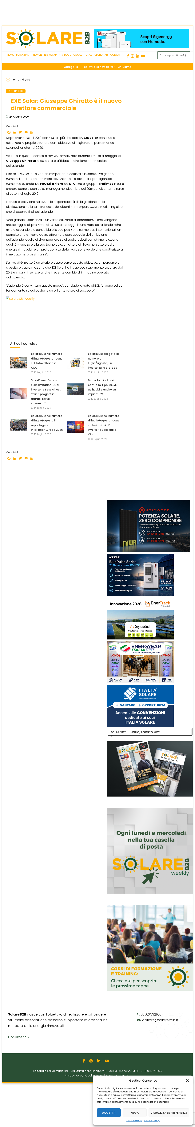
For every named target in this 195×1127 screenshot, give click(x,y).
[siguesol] (140, 599)
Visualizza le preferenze (169, 1113)
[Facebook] (128, 56)
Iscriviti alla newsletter (99, 67)
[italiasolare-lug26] (140, 687)
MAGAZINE (22, 55)
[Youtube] (143, 56)
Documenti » (18, 1037)
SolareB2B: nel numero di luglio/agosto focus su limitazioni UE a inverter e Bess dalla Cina (103, 425)
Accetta (108, 1113)
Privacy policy (152, 1120)
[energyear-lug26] (140, 643)
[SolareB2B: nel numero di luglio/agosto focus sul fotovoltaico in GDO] (18, 362)
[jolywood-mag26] (148, 502)
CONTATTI (116, 55)
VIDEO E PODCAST (73, 55)
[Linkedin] (137, 56)
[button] (187, 1081)
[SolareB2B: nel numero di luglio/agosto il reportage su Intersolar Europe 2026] (18, 425)
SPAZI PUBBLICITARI (97, 55)
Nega (135, 1113)
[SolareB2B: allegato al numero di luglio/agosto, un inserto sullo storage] (75, 362)
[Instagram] (132, 56)
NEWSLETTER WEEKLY (45, 55)
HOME (10, 55)
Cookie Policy (134, 1120)
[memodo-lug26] (141, 31)
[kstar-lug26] (140, 556)
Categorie (71, 67)
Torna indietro (20, 79)
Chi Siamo (124, 67)
